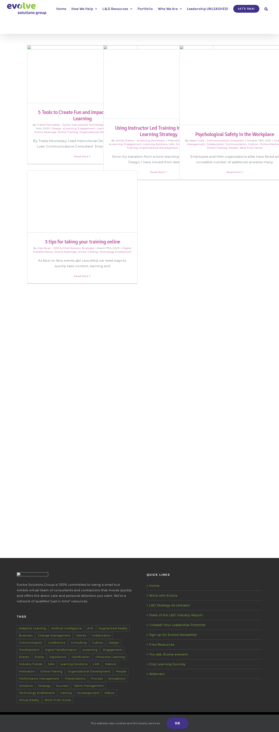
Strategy (44, 685)
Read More (81, 156)
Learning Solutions (155, 144)
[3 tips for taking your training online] (82, 324)
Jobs (51, 664)
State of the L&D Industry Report (176, 615)
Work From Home (251, 147)
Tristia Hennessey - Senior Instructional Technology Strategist (77, 124)
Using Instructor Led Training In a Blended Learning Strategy (158, 131)
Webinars (156, 674)
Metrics (110, 664)
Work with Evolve (163, 595)
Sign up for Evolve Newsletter (173, 635)
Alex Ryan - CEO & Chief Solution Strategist (66, 492)
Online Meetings (45, 132)
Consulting (79, 642)
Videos (109, 692)
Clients (81, 635)
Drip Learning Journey (167, 664)
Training (66, 692)
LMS (171, 144)
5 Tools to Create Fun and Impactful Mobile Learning (82, 115)
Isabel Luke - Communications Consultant (216, 140)
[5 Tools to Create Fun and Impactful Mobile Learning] (82, 74)
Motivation (27, 671)
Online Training (68, 132)
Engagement (86, 128)
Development (29, 649)
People (233, 147)
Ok (177, 723)
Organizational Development (98, 132)
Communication (236, 144)
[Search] (266, 8)
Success (62, 685)
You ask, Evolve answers (168, 654)
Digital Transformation (61, 649)
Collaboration (215, 144)
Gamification (81, 656)
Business (25, 635)
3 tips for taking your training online (82, 486)
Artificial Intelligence (66, 628)
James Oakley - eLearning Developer (140, 140)
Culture (253, 144)
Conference (56, 642)
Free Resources (161, 644)
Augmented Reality (113, 628)
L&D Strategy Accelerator (169, 605)
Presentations (75, 678)
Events (24, 656)
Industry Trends (30, 664)
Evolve (39, 656)
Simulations (116, 678)
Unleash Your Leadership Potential (177, 625)
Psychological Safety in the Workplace (234, 134)
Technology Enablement (116, 496)
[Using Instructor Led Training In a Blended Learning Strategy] (158, 82)
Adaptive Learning (32, 628)
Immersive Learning (110, 656)
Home (154, 586)
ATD (90, 628)
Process (97, 678)
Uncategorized (88, 692)
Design (56, 128)
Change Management (54, 635)
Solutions (26, 685)
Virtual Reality (29, 700)
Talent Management (89, 685)
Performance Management (39, 678)
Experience (57, 656)
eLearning (70, 128)
